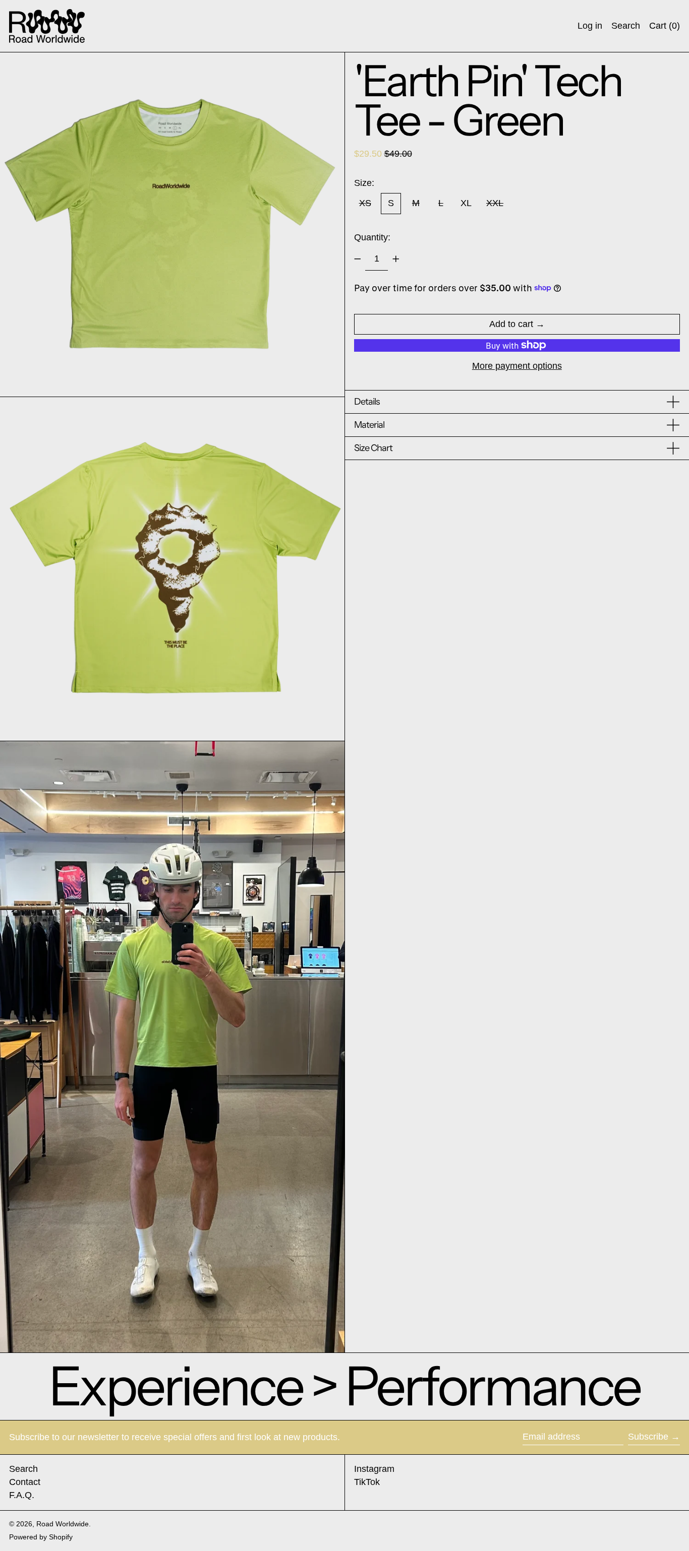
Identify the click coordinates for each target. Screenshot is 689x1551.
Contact (24, 1482)
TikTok (367, 1482)
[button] (625, 26)
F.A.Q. (21, 1495)
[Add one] (396, 259)
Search (23, 1469)
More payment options (517, 366)
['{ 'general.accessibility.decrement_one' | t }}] (358, 259)
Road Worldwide (62, 1524)
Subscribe (648, 1437)
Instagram (374, 1469)
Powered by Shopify (41, 1537)
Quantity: (372, 237)
